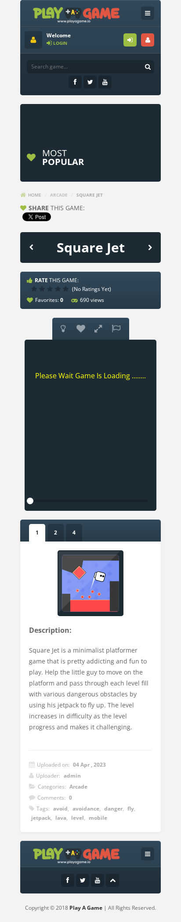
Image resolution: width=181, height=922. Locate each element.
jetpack (41, 818)
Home (34, 195)
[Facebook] (75, 82)
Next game (149, 247)
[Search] (147, 66)
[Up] (112, 880)
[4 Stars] (59, 288)
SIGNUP (147, 40)
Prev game (31, 247)
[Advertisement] (103, 119)
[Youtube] (105, 82)
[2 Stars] (43, 288)
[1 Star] (35, 288)
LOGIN (130, 40)
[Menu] (147, 13)
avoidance (85, 808)
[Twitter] (90, 82)
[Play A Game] (76, 14)
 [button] (116, 328)
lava (60, 818)
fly (130, 808)
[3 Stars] (51, 288)
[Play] (125, 157)
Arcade (59, 195)
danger (113, 808)
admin (72, 775)
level (77, 818)
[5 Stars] (67, 288)
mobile (98, 818)
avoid (60, 808)
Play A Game (85, 907)
